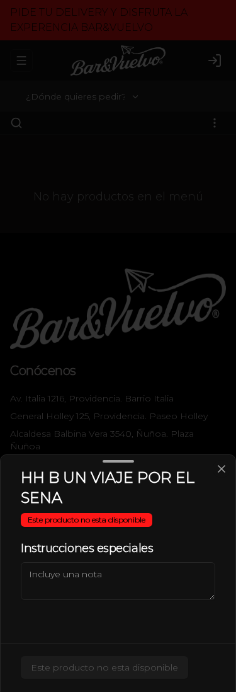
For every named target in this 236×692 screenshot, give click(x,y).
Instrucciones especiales (87, 548)
